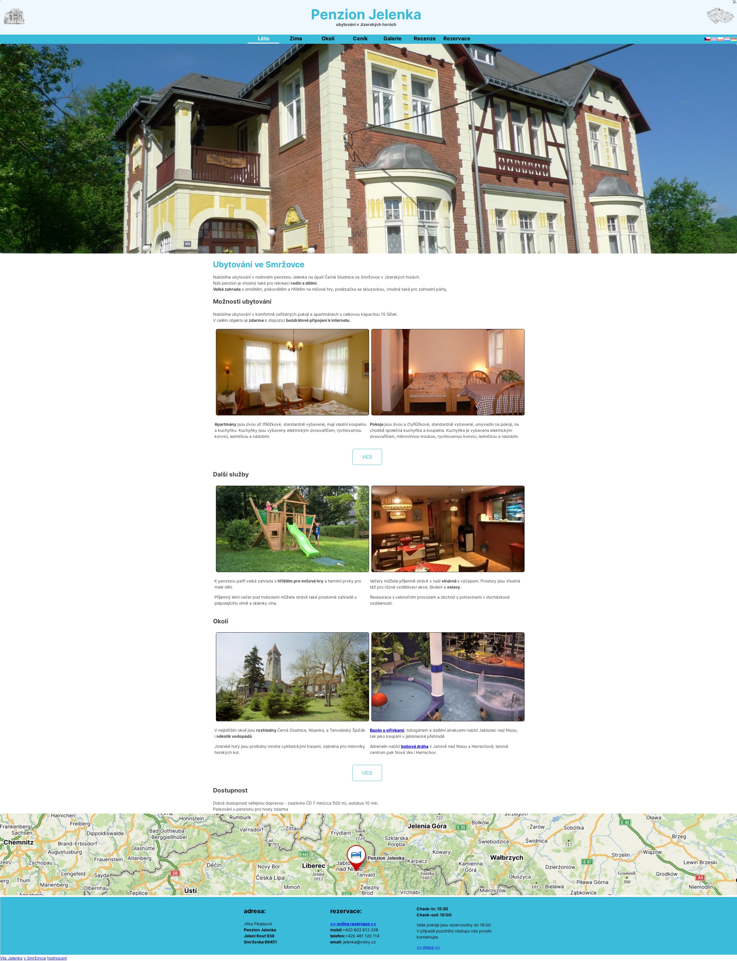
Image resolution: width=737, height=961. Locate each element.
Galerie (392, 38)
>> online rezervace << (353, 923)
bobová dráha (414, 746)
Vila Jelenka (11, 958)
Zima (296, 38)
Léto (263, 38)
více (367, 457)
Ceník (360, 38)
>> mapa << (428, 947)
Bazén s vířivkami (387, 730)
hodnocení (57, 958)
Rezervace (456, 38)
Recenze (425, 38)
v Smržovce (35, 958)
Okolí (328, 38)
